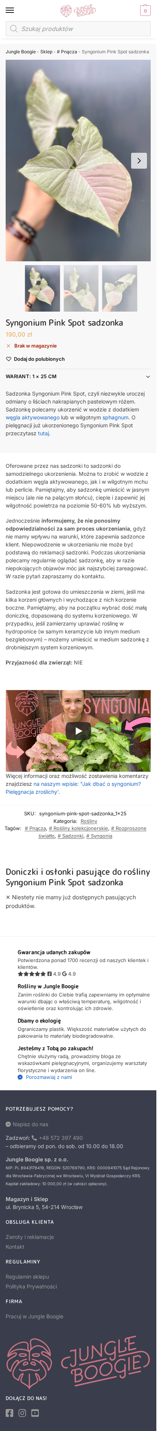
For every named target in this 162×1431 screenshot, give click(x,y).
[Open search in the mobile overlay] (78, 28)
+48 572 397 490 (61, 1138)
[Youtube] (35, 1413)
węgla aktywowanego (33, 417)
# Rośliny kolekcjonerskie (78, 828)
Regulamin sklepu (27, 1276)
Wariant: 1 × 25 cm (31, 376)
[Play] (78, 731)
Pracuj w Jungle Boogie (34, 1316)
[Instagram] (22, 1413)
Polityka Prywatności (31, 1286)
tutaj (43, 433)
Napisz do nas (30, 1124)
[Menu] (17, 10)
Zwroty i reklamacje (30, 1237)
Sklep (46, 51)
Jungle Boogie (21, 51)
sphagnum (115, 417)
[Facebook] (9, 1413)
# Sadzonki (70, 836)
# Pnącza (67, 51)
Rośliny (89, 821)
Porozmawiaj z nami (48, 1077)
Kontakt (15, 1246)
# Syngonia (99, 836)
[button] (144, 10)
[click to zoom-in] (81, 160)
